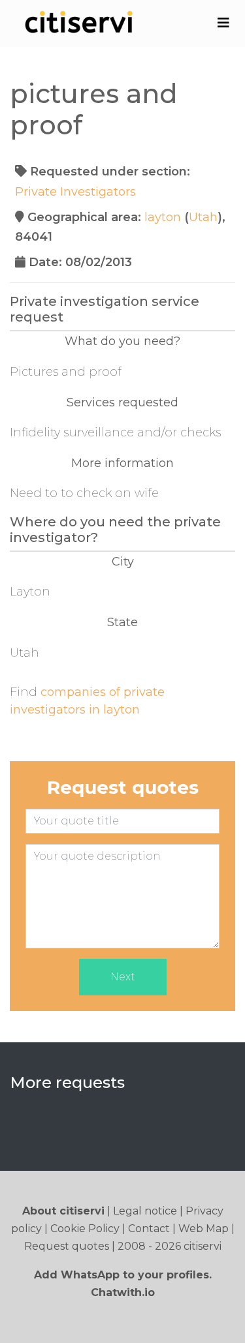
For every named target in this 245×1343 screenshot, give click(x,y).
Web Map (203, 1228)
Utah (203, 217)
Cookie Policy (85, 1228)
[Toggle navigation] (223, 23)
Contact (149, 1228)
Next (122, 977)
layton (162, 217)
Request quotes (66, 1246)
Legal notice (145, 1211)
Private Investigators (75, 192)
